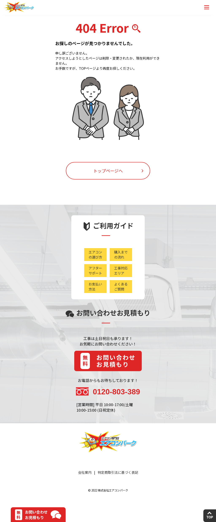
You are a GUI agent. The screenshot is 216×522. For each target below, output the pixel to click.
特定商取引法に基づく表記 (118, 472)
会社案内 (85, 472)
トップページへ (108, 171)
